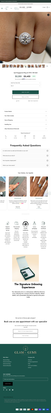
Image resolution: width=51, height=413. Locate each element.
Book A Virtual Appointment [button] (25, 331)
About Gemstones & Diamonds (12, 128)
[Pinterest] (9, 390)
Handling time (8, 124)
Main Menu (5, 357)
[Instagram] (6, 390)
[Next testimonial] (49, 193)
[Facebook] (3, 390)
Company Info (31, 357)
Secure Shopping (9, 120)
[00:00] (25, 37)
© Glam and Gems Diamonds (8, 397)
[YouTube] (12, 390)
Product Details (8, 111)
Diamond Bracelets (7, 365)
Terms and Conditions (32, 365)
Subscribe (8, 383)
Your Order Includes (9, 115)
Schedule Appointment (33, 361)
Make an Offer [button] (25, 97)
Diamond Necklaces (7, 361)
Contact (29, 367)
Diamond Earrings (7, 363)
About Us (30, 360)
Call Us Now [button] (25, 335)
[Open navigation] (2, 8)
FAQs (29, 363)
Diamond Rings (6, 360)
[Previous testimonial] (1, 193)
